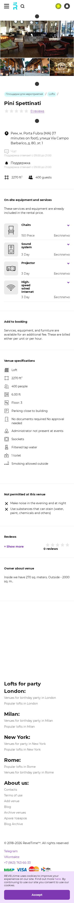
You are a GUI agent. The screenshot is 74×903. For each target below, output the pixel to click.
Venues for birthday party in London (30, 698)
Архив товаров (15, 818)
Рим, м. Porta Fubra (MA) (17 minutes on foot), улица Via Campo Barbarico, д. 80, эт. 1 (40, 138)
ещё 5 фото (62, 71)
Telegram (11, 851)
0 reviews (37, 111)
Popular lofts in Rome (20, 767)
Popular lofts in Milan (19, 726)
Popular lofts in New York (22, 749)
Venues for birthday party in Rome (29, 772)
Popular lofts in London (21, 703)
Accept (37, 895)
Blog (7, 807)
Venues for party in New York (25, 744)
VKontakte (11, 857)
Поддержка (20, 163)
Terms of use (13, 795)
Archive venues (15, 812)
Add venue (11, 801)
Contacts (10, 789)
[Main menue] (6, 6)
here (58, 878)
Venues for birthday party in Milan (28, 721)
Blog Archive (13, 824)
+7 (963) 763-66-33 (17, 863)
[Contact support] (67, 6)
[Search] (22, 6)
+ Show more (13, 546)
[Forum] (58, 6)
